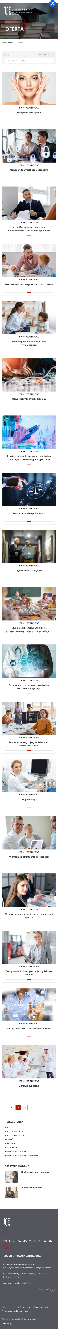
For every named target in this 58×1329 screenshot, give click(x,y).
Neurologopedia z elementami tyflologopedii (29, 343)
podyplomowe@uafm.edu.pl (22, 1256)
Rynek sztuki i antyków (29, 570)
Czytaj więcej (29, 88)
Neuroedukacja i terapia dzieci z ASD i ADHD (29, 284)
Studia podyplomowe (15, 1151)
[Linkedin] (52, 1290)
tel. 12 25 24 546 (40, 1241)
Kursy (7, 1127)
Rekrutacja (10, 1143)
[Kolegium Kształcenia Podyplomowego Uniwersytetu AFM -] (18, 12)
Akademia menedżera (31, 1187)
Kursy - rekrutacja (14, 1131)
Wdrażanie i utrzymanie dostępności (29, 856)
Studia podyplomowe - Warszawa (21, 1155)
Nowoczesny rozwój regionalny (29, 398)
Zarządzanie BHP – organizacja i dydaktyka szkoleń (29, 973)
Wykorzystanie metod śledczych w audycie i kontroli (29, 916)
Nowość (9, 1139)
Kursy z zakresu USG (15, 1135)
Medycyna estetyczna (29, 112)
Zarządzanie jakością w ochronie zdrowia (29, 1028)
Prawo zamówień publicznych (29, 513)
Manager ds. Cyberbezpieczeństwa (29, 169)
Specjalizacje (11, 1147)
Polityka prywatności (10, 1319)
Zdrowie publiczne (29, 1085)
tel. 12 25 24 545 (15, 1241)
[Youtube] (47, 1290)
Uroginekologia (29, 799)
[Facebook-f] (41, 1290)
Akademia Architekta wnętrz (35, 1172)
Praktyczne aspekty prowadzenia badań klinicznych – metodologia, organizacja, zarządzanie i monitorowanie (29, 458)
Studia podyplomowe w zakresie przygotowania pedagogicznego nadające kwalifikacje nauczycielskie (29, 629)
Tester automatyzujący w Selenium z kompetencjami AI (29, 744)
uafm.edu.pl (7, 1323)
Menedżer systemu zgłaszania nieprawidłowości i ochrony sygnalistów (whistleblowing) (29, 229)
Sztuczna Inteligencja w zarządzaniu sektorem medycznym (29, 687)
